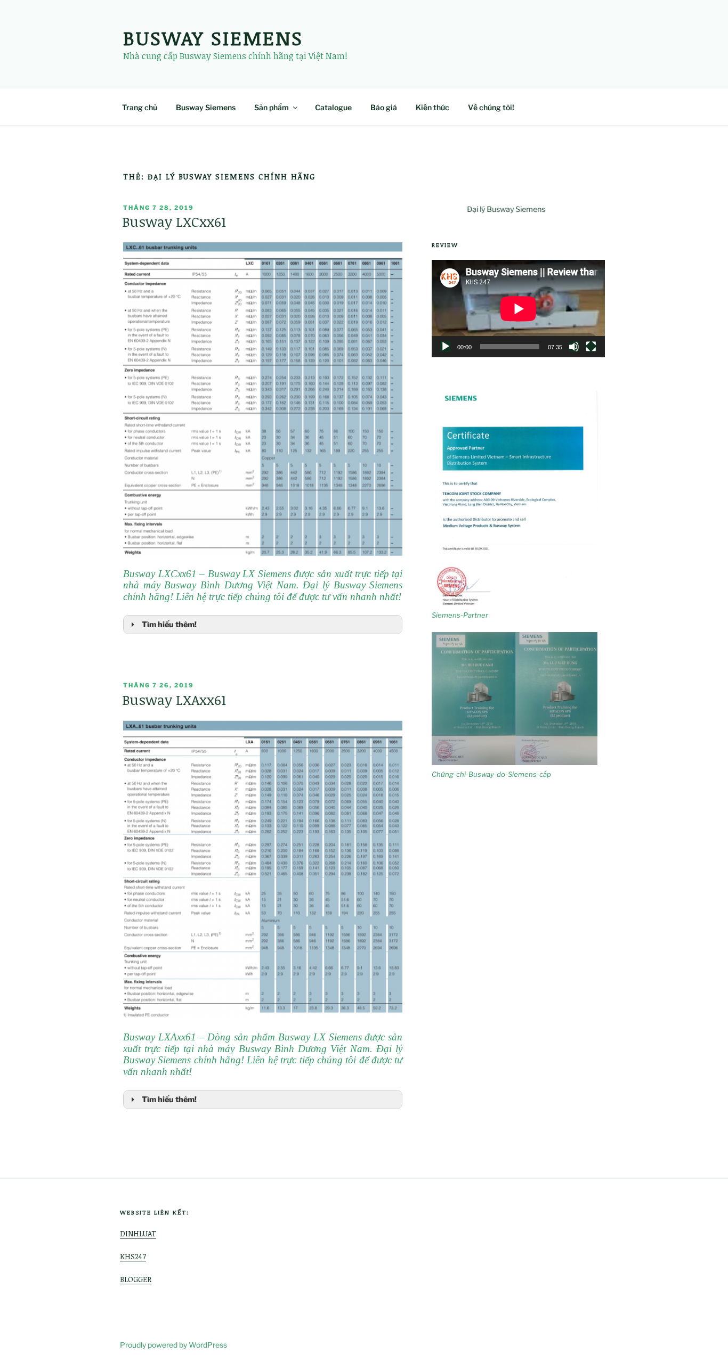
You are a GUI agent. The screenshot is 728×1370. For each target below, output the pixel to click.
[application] (518, 308)
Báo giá (383, 107)
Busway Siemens (213, 37)
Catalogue (333, 107)
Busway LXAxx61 (174, 699)
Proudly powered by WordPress (173, 1344)
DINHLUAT (138, 1233)
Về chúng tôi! (491, 107)
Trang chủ (139, 107)
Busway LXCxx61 (174, 221)
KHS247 (133, 1256)
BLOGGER (135, 1279)
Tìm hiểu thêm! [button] (169, 624)
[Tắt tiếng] (574, 346)
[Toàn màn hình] (591, 346)
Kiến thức (432, 107)
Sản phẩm (271, 107)
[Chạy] (445, 346)
